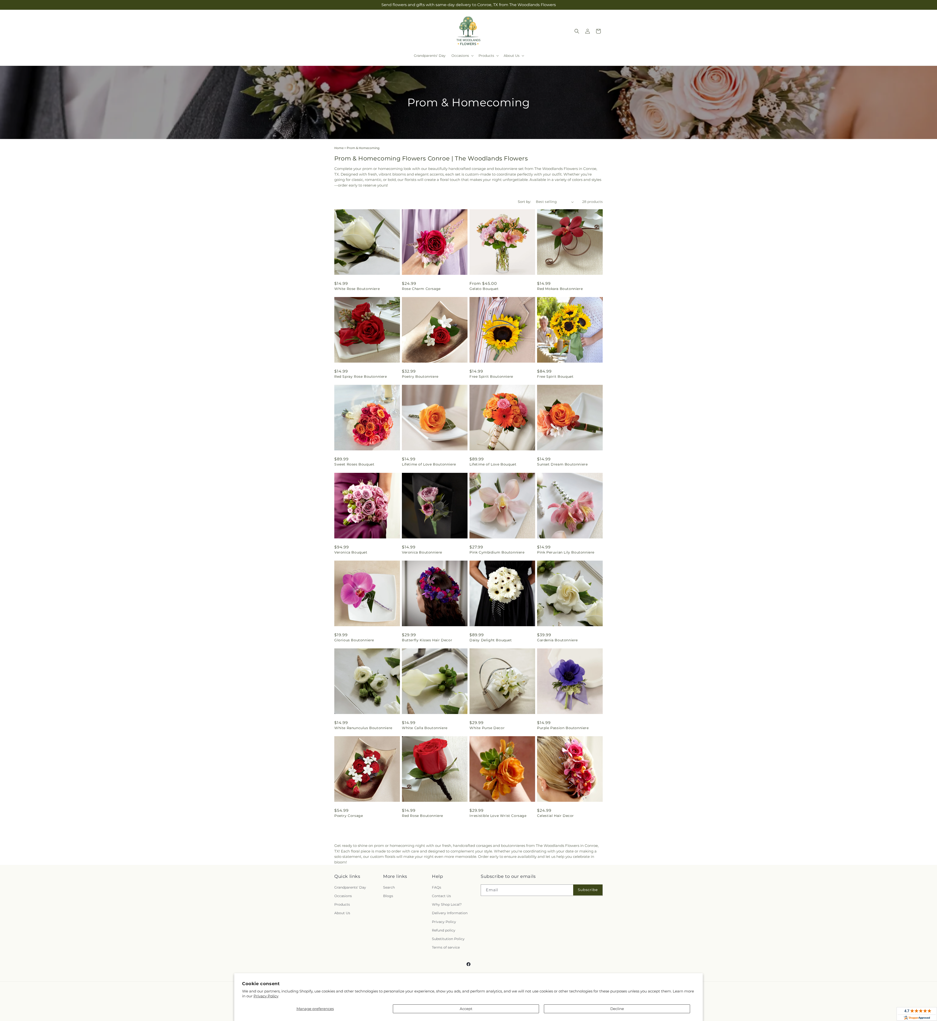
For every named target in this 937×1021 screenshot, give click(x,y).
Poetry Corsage (348, 815)
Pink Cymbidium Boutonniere (497, 552)
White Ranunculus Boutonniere (363, 728)
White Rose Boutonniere (357, 289)
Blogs (388, 896)
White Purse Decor (487, 728)
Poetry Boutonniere (420, 376)
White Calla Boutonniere (425, 728)
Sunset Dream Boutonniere (562, 464)
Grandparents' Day (350, 887)
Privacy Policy (266, 996)
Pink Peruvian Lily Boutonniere (565, 552)
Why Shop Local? (447, 904)
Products (342, 904)
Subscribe (588, 889)
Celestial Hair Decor (555, 815)
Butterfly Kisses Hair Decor (427, 640)
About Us (342, 913)
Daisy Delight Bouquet (490, 640)
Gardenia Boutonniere (557, 640)
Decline (617, 1008)
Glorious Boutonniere (354, 640)
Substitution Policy (448, 939)
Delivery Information (450, 913)
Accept (466, 1008)
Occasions (343, 896)
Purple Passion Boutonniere (563, 728)
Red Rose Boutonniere (422, 815)
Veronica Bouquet (350, 552)
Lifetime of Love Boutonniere (429, 464)
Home (339, 148)
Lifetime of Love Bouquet (492, 464)
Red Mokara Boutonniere (560, 289)
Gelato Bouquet (484, 289)
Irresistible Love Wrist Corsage (498, 815)
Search (389, 887)
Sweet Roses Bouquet (354, 464)
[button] (462, 55)
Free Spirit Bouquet (555, 376)
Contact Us (441, 896)
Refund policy (443, 930)
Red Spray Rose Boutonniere (360, 376)
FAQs (436, 887)
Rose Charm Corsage (421, 289)
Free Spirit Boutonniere (491, 376)
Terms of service (446, 947)
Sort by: (524, 201)
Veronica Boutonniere (422, 552)
